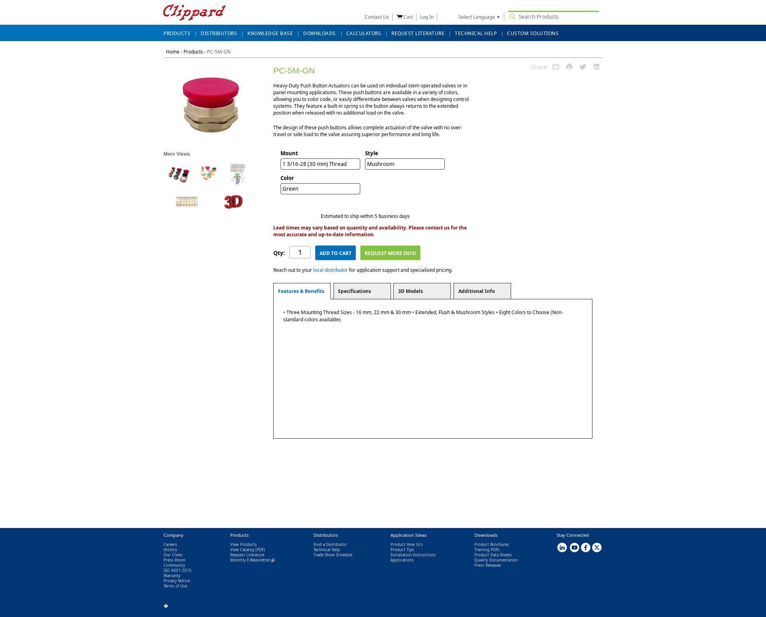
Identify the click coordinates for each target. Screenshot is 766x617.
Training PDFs (487, 549)
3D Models (410, 291)
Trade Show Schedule (333, 555)
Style (371, 153)
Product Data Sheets (493, 555)
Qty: (279, 253)
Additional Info (476, 291)
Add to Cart (335, 253)
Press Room (175, 560)
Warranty (172, 575)
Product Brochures (491, 544)
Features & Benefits (301, 291)
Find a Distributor (330, 544)
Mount (289, 153)
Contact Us (377, 17)
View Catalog (242, 549)
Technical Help (327, 549)
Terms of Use (175, 586)
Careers (170, 544)
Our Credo (173, 555)
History (170, 549)
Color (287, 178)
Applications (402, 560)
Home (173, 51)
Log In (427, 17)
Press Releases (487, 565)
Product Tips (402, 549)
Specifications (354, 291)
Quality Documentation (496, 560)
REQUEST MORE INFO (390, 253)
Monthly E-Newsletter (252, 560)
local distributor (330, 270)
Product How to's (407, 544)
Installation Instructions (413, 555)
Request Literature (247, 555)
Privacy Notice (177, 580)
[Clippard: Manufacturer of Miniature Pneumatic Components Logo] (194, 13)
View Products (243, 544)
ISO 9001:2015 (178, 570)
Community (174, 565)
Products (193, 51)
